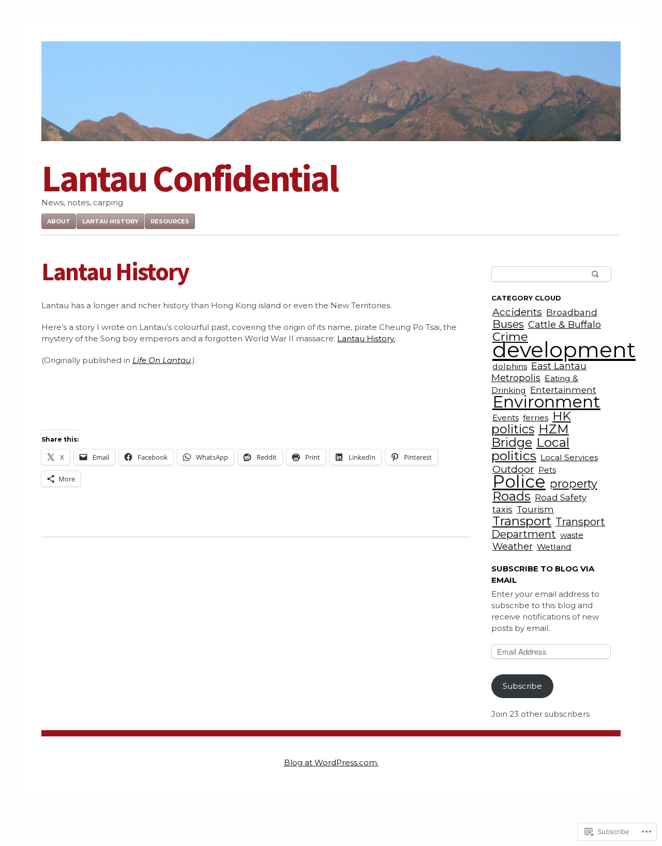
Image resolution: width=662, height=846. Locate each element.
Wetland (554, 547)
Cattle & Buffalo (564, 324)
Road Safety (560, 497)
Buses (508, 324)
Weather (512, 546)
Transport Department (548, 528)
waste (571, 535)
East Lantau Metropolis (538, 371)
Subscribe (522, 686)
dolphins (509, 366)
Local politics (530, 448)
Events (505, 417)
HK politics (531, 422)
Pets (547, 470)
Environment (546, 401)
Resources (170, 221)
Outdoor (513, 469)
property (573, 483)
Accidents (517, 312)
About (58, 221)
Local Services (569, 457)
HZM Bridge (530, 435)
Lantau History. (366, 338)
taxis (502, 509)
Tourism (535, 509)
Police (519, 481)
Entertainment (563, 390)
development (564, 349)
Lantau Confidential (189, 178)
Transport (521, 520)
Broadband (571, 312)
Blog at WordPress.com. (331, 762)
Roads (511, 496)
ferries (535, 417)
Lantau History (110, 221)
